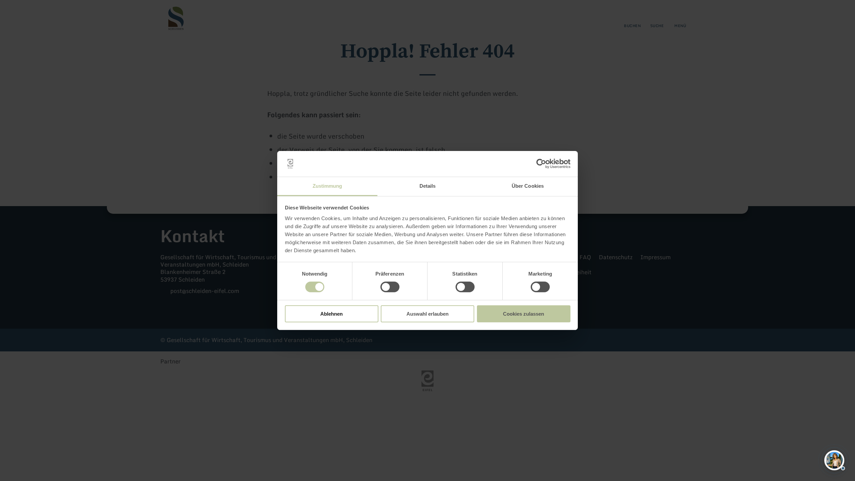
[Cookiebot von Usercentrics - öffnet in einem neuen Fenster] (541, 164)
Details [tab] (427, 186)
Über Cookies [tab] (528, 186)
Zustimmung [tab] (327, 186)
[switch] (389, 287)
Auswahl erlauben (427, 314)
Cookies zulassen (523, 314)
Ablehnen (331, 314)
